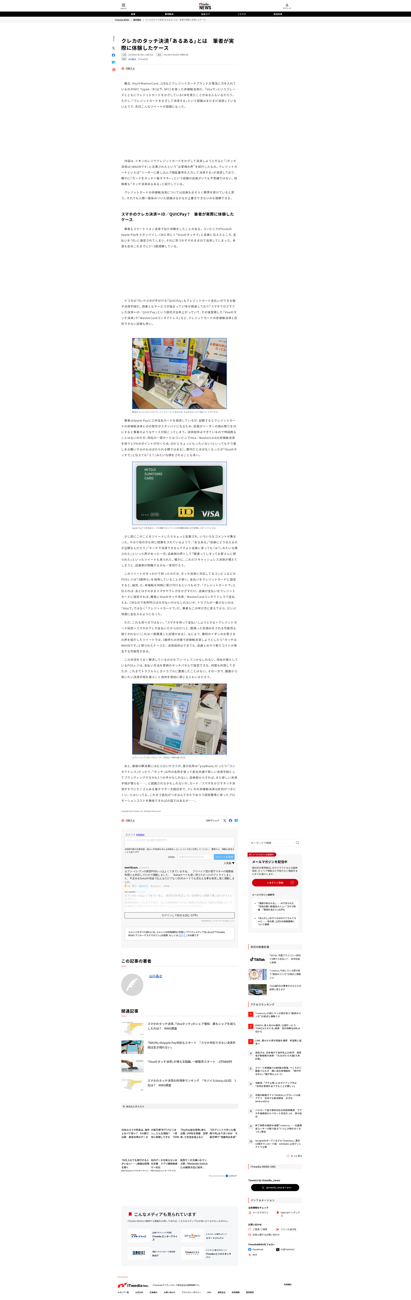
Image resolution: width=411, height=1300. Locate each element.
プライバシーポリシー (191, 1292)
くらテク (241, 14)
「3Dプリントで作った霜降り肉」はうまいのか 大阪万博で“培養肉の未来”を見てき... (223, 1133)
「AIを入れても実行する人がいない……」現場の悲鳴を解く (135, 1163)
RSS (209, 1292)
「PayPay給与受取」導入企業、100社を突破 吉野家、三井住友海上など (194, 1133)
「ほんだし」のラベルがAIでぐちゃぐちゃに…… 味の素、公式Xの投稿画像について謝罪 (277, 921)
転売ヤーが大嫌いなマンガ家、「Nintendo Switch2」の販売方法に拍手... (194, 1163)
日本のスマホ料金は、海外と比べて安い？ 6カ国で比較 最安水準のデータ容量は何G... (135, 1133)
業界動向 (169, 14)
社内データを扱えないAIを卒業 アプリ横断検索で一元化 (164, 1163)
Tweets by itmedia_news (264, 1180)
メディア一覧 (123, 1292)
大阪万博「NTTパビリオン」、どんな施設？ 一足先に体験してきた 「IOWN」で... (165, 1133)
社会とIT (205, 14)
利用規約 (288, 1284)
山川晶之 (155, 976)
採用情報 (236, 1292)
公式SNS (139, 1292)
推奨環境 (250, 1292)
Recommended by (217, 1175)
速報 (133, 14)
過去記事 (278, 14)
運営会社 (221, 1292)
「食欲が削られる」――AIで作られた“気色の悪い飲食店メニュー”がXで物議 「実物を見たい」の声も (277, 906)
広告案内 (153, 1292)
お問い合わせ (169, 1292)
